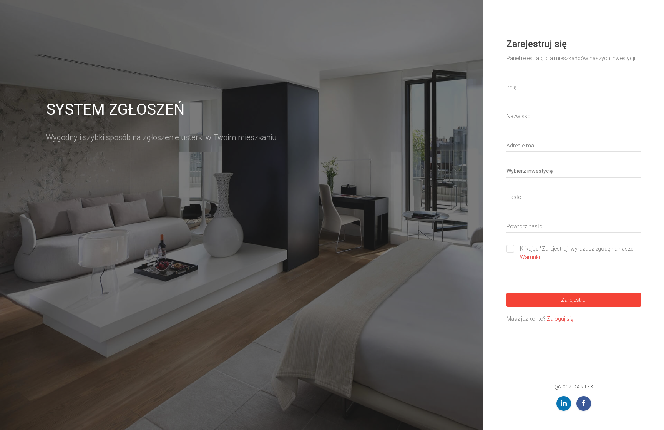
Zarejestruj (574, 300)
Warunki (530, 257)
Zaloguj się (560, 319)
